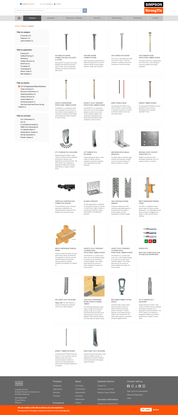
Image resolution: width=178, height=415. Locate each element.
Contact (155, 18)
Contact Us (101, 386)
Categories (57, 386)
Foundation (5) (25, 66)
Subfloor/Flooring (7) (27, 56)
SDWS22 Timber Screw (147, 103)
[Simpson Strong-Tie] (153, 8)
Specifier (58, 4)
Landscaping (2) (25, 69)
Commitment (80, 389)
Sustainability (80, 393)
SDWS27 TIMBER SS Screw (65, 351)
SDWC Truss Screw (118, 103)
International (31, 4)
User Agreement (21, 398)
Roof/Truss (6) (25, 63)
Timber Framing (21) (27, 89)
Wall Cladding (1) (25, 74)
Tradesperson (49, 4)
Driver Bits (143, 248)
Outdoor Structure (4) (27, 97)
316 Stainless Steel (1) (27, 129)
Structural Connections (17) (29, 91)
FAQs (129, 398)
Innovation (79, 396)
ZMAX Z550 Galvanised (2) (29, 127)
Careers (78, 403)
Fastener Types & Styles (106, 393)
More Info (66, 410)
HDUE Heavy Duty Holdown (94, 351)
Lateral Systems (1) (26, 41)
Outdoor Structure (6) (27, 61)
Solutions (97, 18)
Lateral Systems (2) (26, 99)
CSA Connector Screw (120, 55)
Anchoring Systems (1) (27, 102)
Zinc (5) (22, 122)
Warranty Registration (135, 395)
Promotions (138, 18)
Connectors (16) (25, 35)
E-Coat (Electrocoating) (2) (29, 124)
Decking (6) (24, 58)
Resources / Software (74, 18)
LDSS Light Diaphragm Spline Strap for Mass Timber (93, 302)
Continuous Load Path (105, 389)
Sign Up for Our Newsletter (137, 391)
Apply (85, 10)
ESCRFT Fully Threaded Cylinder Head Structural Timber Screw (121, 250)
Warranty (18, 403)
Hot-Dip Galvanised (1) (27, 135)
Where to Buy (117, 18)
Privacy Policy (20, 400)
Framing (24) (24, 53)
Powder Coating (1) (26, 137)
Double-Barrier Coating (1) (29, 132)
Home (17, 26)
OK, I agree (146, 409)
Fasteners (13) (25, 38)
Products (24, 26)
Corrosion (56, 396)
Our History (79, 386)
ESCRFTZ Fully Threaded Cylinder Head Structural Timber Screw (94, 250)
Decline (156, 409)
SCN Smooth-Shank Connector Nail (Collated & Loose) (65, 58)
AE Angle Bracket (91, 201)
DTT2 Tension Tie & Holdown (66, 152)
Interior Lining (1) (26, 71)
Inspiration (51, 18)
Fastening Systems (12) (28, 94)
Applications (57, 389)
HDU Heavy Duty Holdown (65, 300)
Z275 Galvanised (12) (27, 119)
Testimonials (79, 399)
